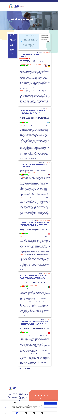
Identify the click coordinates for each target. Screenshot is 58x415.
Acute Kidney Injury (46, 52)
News (44, 5)
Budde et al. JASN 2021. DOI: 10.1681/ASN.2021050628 (29, 121)
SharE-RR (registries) (12, 45)
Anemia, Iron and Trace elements (43, 220)
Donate (22, 6)
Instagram (41, 395)
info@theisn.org (14, 398)
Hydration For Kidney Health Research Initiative (12, 53)
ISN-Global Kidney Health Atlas (13, 42)
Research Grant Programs (12, 56)
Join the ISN (28, 5)
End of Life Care (47, 162)
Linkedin (44, 395)
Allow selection (50, 406)
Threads (47, 395)
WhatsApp (40, 398)
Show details (47, 413)
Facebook (23, 368)
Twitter (25, 368)
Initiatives (39, 5)
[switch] (26, 413)
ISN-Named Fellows (12, 50)
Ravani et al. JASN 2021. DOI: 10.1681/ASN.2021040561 (29, 285)
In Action (34, 5)
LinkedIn (27, 368)
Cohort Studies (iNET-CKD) (12, 37)
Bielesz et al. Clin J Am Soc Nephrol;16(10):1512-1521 (29, 231)
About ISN (22, 5)
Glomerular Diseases (46, 273)
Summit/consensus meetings (13, 47)
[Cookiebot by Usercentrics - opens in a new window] (6, 413)
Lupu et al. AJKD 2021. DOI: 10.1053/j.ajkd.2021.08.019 (29, 172)
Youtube (38, 395)
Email (29, 368)
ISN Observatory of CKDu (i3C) (13, 40)
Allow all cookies (50, 403)
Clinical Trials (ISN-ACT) (12, 35)
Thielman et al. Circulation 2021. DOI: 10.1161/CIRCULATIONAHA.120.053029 (34, 64)
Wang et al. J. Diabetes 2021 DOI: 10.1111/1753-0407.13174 (30, 331)
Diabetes (48, 319)
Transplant (48, 108)
